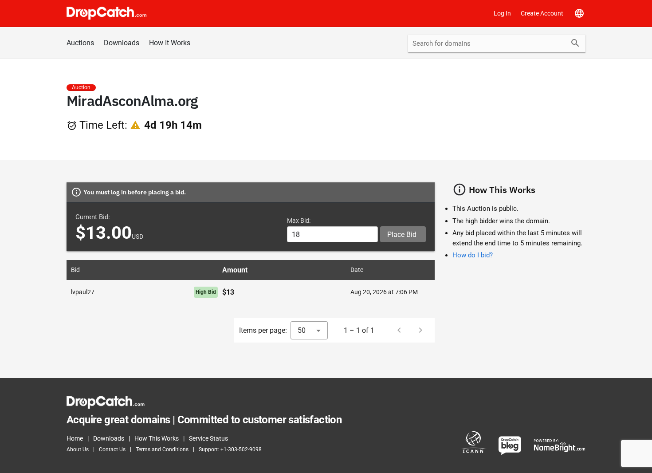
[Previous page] (399, 330)
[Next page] (420, 330)
